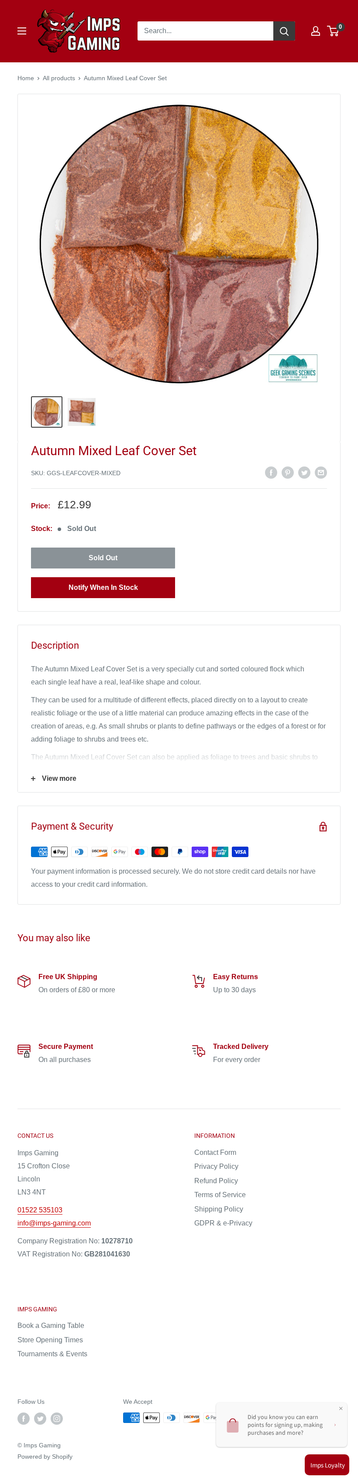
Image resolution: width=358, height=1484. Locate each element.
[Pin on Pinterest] (288, 472)
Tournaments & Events (52, 1354)
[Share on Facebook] (271, 472)
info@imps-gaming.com (54, 1223)
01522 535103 (39, 1210)
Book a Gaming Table (50, 1325)
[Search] (284, 31)
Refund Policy (216, 1180)
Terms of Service (220, 1194)
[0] (333, 31)
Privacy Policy (216, 1166)
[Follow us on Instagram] (57, 1419)
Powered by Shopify (44, 1456)
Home (25, 78)
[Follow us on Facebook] (23, 1419)
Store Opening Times (50, 1340)
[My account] (315, 31)
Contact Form (215, 1152)
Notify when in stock (103, 587)
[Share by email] (321, 472)
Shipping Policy (218, 1209)
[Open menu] (21, 30)
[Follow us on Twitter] (40, 1419)
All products (59, 78)
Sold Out (103, 558)
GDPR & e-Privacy (223, 1223)
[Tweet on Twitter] (304, 472)
